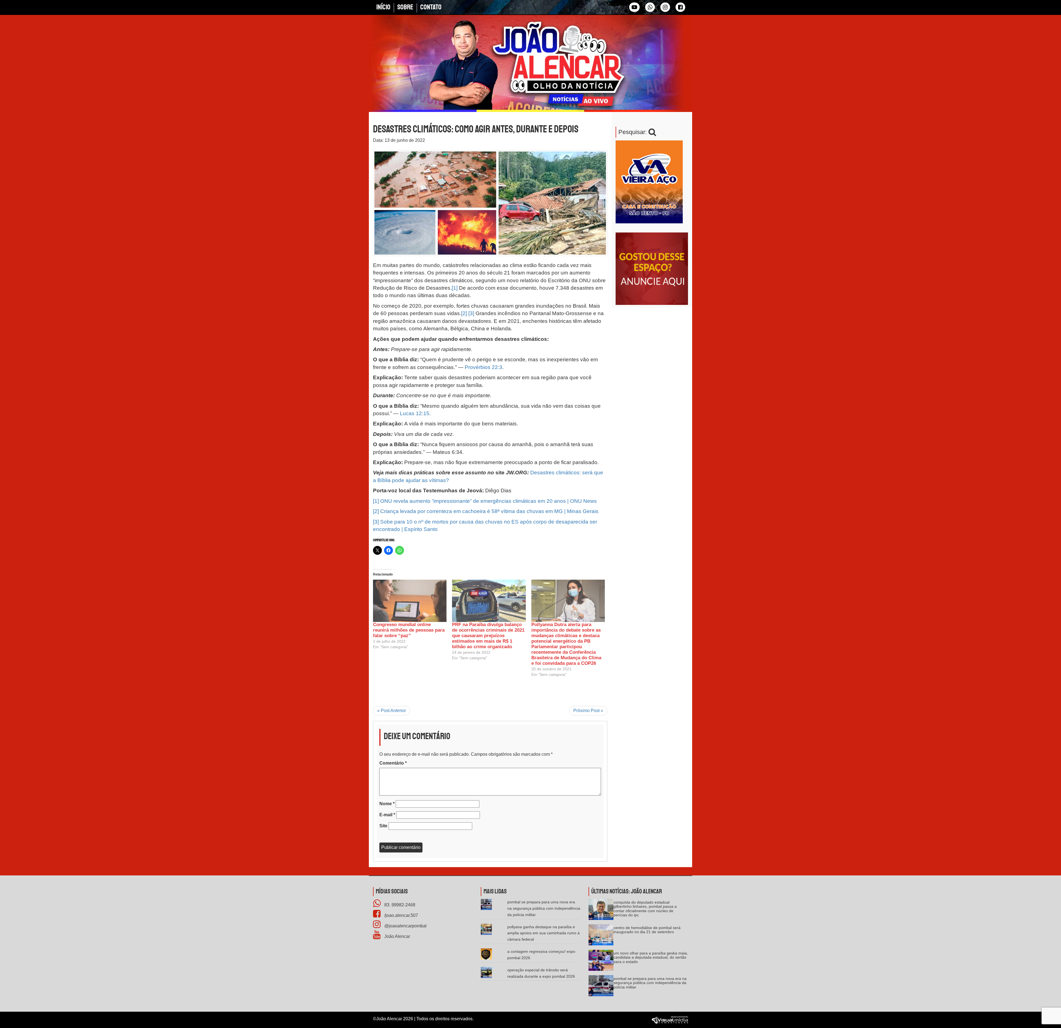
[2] (464, 313)
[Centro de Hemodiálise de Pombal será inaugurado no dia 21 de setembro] (601, 936)
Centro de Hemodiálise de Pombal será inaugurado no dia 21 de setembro (647, 929)
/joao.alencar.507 (400, 915)
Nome (387, 803)
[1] (455, 288)
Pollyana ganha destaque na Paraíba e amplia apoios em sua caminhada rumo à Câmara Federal (543, 933)
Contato (431, 7)
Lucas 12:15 (414, 413)
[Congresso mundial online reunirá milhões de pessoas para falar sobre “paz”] (410, 601)
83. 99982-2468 (399, 905)
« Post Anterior (391, 710)
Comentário (393, 763)
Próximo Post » (588, 710)
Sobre (405, 7)
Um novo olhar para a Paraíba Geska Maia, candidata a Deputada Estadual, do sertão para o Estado (650, 957)
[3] (471, 313)
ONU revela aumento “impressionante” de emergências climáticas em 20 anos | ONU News (488, 501)
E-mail (387, 814)
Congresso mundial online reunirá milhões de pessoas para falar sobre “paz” (409, 630)
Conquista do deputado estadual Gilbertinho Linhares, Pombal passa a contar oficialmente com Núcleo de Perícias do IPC (645, 908)
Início (383, 7)
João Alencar (396, 936)
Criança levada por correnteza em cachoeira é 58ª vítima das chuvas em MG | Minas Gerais (489, 511)
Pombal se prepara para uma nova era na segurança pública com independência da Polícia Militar (543, 908)
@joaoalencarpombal (405, 926)
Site (383, 825)
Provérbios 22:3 (483, 367)
